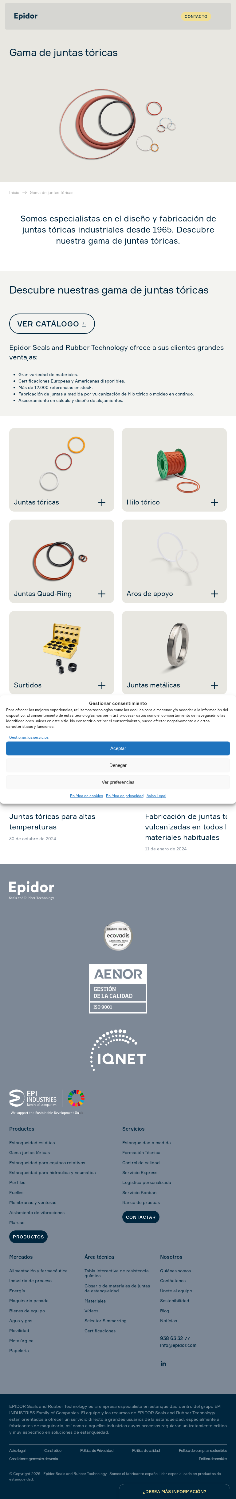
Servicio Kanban (139, 1192)
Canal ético (52, 1450)
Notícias (168, 1320)
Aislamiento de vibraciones (37, 1212)
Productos (28, 1236)
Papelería (19, 1350)
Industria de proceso (30, 1280)
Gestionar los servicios (29, 737)
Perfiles (17, 1182)
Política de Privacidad (96, 1450)
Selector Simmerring (106, 1320)
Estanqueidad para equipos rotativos (47, 1162)
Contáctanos (173, 1280)
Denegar (118, 765)
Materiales (95, 1300)
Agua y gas (20, 1320)
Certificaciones (100, 1330)
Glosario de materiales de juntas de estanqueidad (117, 1288)
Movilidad (19, 1330)
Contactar (141, 1217)
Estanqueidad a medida (146, 1142)
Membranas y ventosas (32, 1202)
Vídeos (91, 1310)
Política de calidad (146, 1450)
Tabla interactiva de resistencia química (117, 1273)
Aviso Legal (156, 795)
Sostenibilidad (174, 1300)
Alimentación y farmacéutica (38, 1270)
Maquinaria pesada (29, 1300)
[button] (219, 16)
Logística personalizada (146, 1182)
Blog (164, 1310)
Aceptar (118, 748)
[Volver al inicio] (25, 16)
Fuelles (16, 1192)
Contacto (196, 16)
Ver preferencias (118, 782)
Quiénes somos (175, 1270)
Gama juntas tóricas (29, 1152)
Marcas (16, 1222)
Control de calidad (141, 1162)
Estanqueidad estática (32, 1142)
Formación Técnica (141, 1152)
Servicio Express (139, 1172)
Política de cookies (86, 795)
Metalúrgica (21, 1340)
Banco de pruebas (141, 1202)
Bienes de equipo (27, 1310)
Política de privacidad (125, 795)
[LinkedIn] (163, 1362)
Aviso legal (17, 1450)
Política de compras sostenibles (203, 1450)
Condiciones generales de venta (33, 1458)
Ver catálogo (48, 323)
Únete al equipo (176, 1290)
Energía (17, 1290)
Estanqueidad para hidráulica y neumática (52, 1172)
